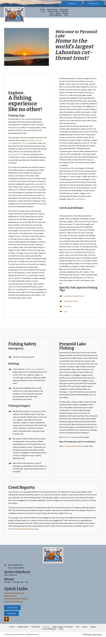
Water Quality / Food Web (62, 627)
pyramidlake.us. (80, 199)
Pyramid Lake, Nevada (72, 446)
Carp (65, 311)
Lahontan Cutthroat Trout (74, 296)
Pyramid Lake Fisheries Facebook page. (23, 529)
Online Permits (10, 596)
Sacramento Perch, (15, 154)
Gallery (93, 627)
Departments (23, 627)
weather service (31, 369)
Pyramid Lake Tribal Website (16, 599)
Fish (77, 627)
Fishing (46, 627)
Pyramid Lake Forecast (13, 601)
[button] (71, 3)
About (85, 627)
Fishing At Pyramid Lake (14, 593)
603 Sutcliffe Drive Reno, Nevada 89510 (16, 566)
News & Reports (49, 629)
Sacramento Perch (71, 301)
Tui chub (24, 143)
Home (12, 627)
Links (61, 629)
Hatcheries (35, 627)
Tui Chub (67, 306)
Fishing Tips (67, 437)
